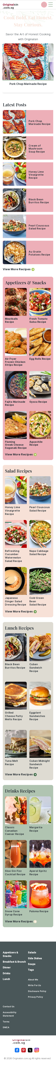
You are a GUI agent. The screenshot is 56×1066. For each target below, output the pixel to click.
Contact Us (8, 1006)
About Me (33, 979)
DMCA (6, 1027)
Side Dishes (35, 958)
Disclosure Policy (37, 991)
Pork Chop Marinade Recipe (28, 83)
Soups (31, 964)
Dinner (7, 967)
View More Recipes (17, 269)
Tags (31, 969)
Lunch (6, 979)
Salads (32, 952)
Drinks (6, 973)
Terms (6, 1021)
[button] (51, 59)
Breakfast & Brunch (14, 961)
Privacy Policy (35, 997)
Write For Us (34, 985)
